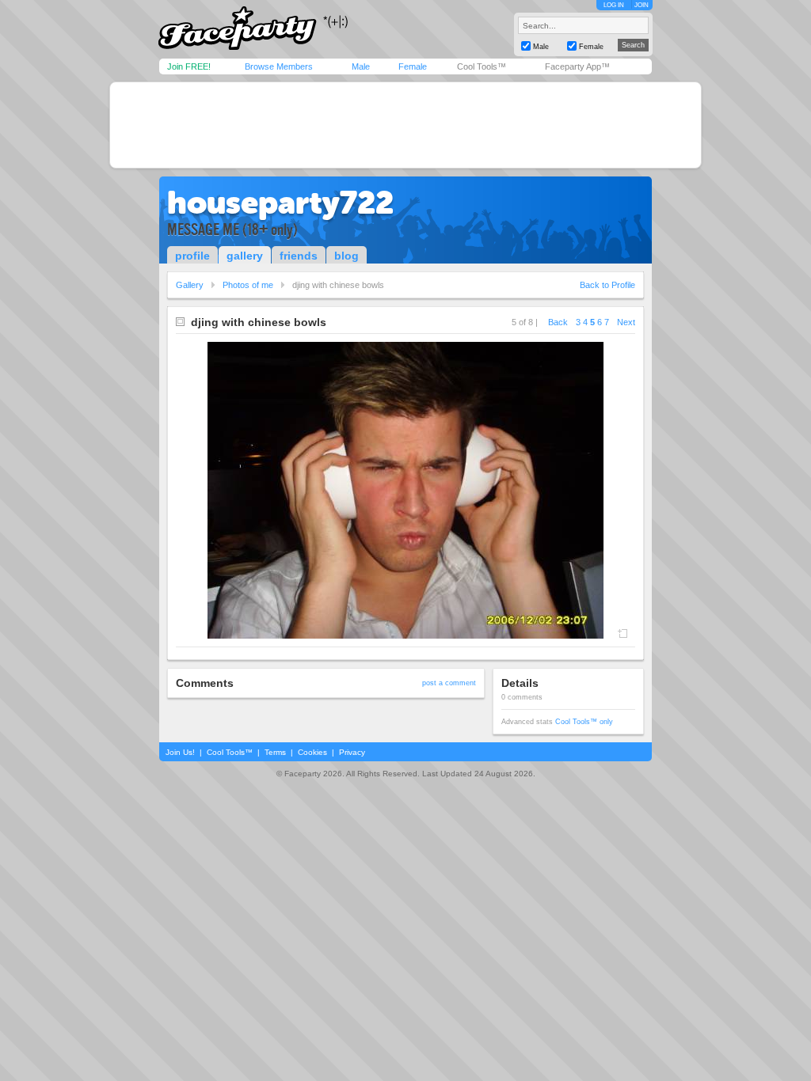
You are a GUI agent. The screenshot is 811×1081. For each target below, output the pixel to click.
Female (412, 66)
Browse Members (279, 66)
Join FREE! (189, 66)
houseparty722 (280, 202)
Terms (275, 752)
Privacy (352, 752)
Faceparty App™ (577, 66)
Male (361, 66)
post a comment (449, 683)
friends (299, 255)
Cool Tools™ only (584, 722)
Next (626, 322)
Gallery (190, 285)
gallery (245, 255)
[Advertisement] (405, 125)
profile (192, 255)
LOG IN (613, 5)
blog (346, 255)
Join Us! (180, 752)
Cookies (312, 752)
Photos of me (248, 285)
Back (558, 322)
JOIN (641, 5)
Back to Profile (607, 285)
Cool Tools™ (481, 66)
